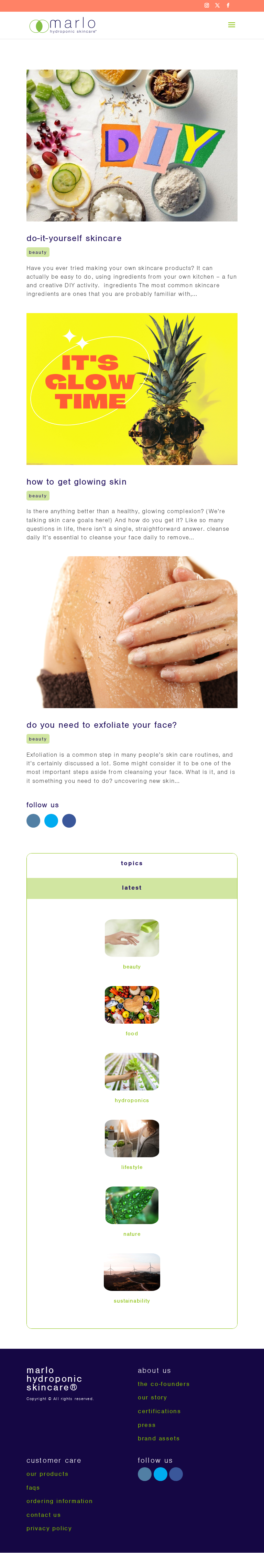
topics (132, 863)
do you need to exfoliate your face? (101, 724)
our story (152, 1397)
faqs (33, 1487)
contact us (43, 1515)
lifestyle (132, 1167)
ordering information (59, 1501)
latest (132, 887)
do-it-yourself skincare (74, 238)
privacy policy (49, 1528)
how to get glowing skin (76, 481)
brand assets (159, 1438)
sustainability (132, 1300)
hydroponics (132, 1100)
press (147, 1425)
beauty (38, 252)
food (132, 1033)
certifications (159, 1411)
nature (132, 1234)
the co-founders (164, 1384)
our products (47, 1474)
